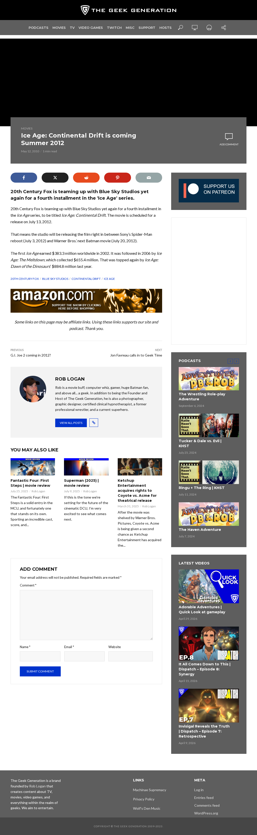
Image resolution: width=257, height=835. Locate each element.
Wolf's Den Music (146, 808)
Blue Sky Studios (55, 279)
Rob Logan (38, 491)
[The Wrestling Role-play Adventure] (209, 379)
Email (69, 647)
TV (72, 28)
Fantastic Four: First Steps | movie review (30, 483)
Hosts (165, 28)
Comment (28, 585)
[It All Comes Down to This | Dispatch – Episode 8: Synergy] (209, 643)
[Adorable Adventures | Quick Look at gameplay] (209, 586)
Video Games (91, 28)
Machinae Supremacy (149, 790)
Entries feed (204, 797)
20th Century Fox (25, 279)
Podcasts (38, 28)
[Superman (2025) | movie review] (86, 466)
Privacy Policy (143, 799)
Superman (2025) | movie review (81, 483)
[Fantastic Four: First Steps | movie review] (33, 466)
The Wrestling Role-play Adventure (202, 396)
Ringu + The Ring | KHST (202, 488)
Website (114, 647)
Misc (130, 28)
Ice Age (109, 279)
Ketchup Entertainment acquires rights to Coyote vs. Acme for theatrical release (137, 490)
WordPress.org (206, 813)
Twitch (114, 28)
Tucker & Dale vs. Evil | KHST (200, 443)
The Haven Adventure (200, 529)
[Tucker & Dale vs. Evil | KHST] (209, 425)
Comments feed (207, 805)
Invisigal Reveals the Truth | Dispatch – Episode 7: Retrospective (204, 731)
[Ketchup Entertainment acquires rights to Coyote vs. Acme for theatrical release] (140, 466)
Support (147, 28)
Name (25, 647)
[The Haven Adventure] (209, 514)
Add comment (229, 144)
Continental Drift (86, 279)
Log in (199, 790)
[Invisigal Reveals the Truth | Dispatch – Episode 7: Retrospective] (209, 706)
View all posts (71, 423)
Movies (59, 28)
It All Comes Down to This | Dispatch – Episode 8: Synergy (204, 669)
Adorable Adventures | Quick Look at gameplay (202, 609)
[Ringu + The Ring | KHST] (209, 472)
